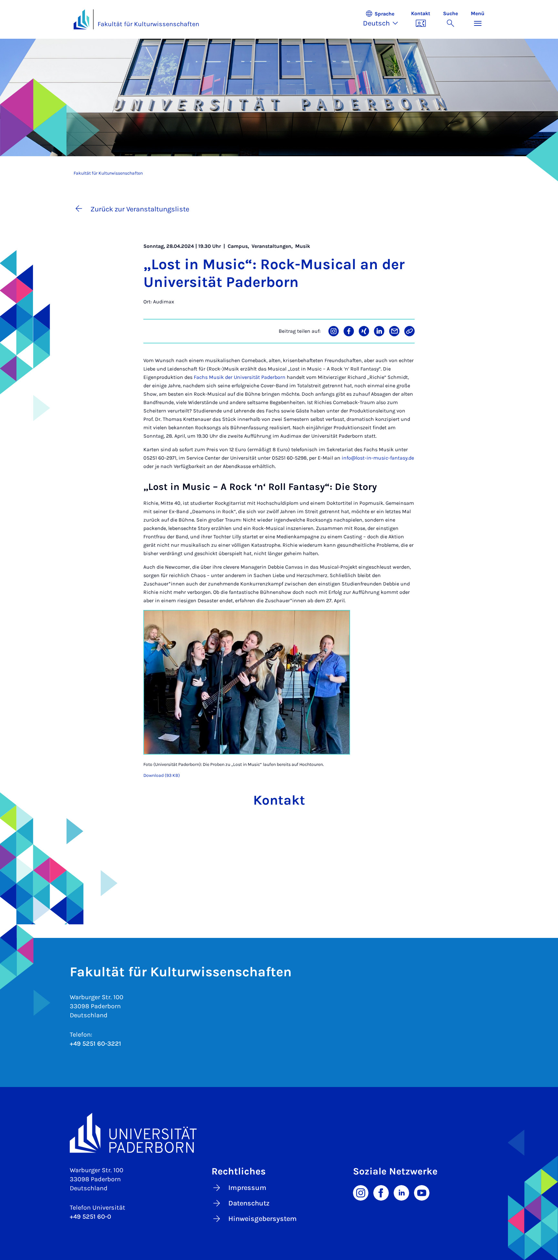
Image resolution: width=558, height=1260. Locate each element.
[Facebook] (381, 1192)
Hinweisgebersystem (262, 1218)
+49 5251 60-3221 (95, 1043)
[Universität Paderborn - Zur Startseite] (81, 19)
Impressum (247, 1188)
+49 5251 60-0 (90, 1216)
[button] (384, 19)
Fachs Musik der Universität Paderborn (239, 377)
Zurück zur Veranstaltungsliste (139, 209)
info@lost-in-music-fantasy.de (378, 458)
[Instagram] (360, 1192)
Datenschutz (249, 1203)
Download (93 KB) (161, 775)
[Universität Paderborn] (279, 1133)
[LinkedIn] (401, 1192)
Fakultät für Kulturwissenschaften (148, 24)
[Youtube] (421, 1192)
